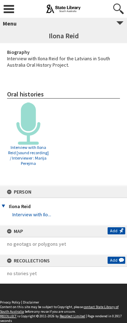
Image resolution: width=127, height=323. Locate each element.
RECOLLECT (8, 316)
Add (113, 230)
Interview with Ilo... (31, 214)
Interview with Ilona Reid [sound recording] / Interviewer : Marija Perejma (28, 155)
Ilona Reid (20, 206)
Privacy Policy (10, 302)
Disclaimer (31, 302)
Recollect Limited (72, 316)
